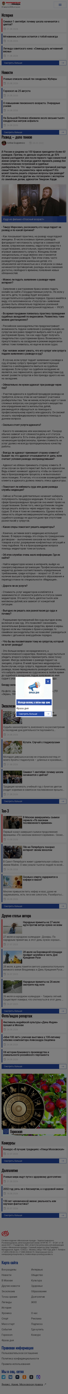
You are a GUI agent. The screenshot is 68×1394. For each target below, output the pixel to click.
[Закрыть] (48, 681)
